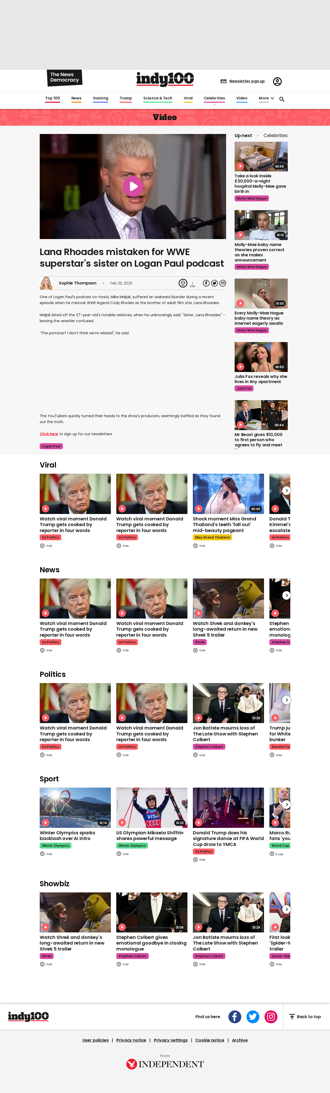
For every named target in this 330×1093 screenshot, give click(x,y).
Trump (126, 98)
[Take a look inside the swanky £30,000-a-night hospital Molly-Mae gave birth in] (261, 157)
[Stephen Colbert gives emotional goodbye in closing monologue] (151, 912)
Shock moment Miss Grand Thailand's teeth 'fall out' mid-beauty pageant (224, 525)
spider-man (282, 956)
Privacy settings (170, 1040)
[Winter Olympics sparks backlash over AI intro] (75, 808)
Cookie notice (209, 1040)
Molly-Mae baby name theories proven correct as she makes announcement (259, 252)
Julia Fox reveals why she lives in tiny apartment (261, 379)
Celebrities (214, 98)
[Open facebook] (234, 1016)
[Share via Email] (222, 283)
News (76, 98)
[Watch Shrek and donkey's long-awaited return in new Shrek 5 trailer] (228, 599)
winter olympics (55, 845)
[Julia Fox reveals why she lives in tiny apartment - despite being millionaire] (261, 357)
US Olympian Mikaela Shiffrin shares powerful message (150, 835)
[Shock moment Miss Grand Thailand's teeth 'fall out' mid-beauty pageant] (228, 494)
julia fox (244, 388)
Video (242, 98)
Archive (240, 1040)
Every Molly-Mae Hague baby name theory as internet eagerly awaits (259, 318)
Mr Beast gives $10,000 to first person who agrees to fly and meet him (258, 442)
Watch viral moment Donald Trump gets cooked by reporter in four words (73, 525)
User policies (95, 1040)
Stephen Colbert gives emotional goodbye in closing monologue (151, 943)
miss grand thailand (212, 537)
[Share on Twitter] (214, 283)
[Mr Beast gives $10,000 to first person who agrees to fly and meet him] (261, 415)
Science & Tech (157, 98)
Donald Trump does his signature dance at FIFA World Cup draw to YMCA (228, 838)
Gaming (100, 98)
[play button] (133, 186)
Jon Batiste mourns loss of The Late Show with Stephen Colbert (225, 734)
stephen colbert (286, 642)
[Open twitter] (252, 1016)
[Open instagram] (271, 1016)
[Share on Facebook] (206, 283)
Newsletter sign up (247, 81)
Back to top (309, 1016)
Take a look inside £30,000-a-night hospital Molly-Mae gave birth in (260, 183)
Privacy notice (131, 1040)
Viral (188, 98)
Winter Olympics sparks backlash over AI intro (67, 835)
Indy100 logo (165, 79)
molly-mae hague (252, 198)
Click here (49, 434)
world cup (280, 845)
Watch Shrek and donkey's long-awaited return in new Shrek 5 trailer (225, 629)
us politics (50, 537)
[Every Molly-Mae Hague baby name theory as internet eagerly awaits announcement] (261, 293)
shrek (199, 642)
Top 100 (52, 98)
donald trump (283, 746)
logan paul (51, 446)
